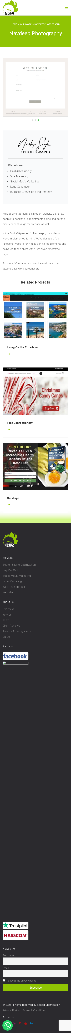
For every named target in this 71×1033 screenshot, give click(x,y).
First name (8, 955)
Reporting (8, 592)
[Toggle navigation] (66, 9)
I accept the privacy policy (21, 980)
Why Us (7, 614)
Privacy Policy (11, 1010)
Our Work (26, 24)
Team (6, 620)
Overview (8, 609)
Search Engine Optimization (19, 564)
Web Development (14, 586)
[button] (19, 87)
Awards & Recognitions (17, 631)
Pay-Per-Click (11, 570)
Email (6, 968)
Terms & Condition (34, 1010)
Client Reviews (11, 625)
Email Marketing (12, 581)
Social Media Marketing (17, 575)
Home (14, 24)
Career (7, 636)
